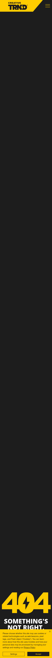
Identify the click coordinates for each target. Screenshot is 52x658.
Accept (38, 654)
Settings (13, 654)
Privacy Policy (29, 647)
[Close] (48, 633)
